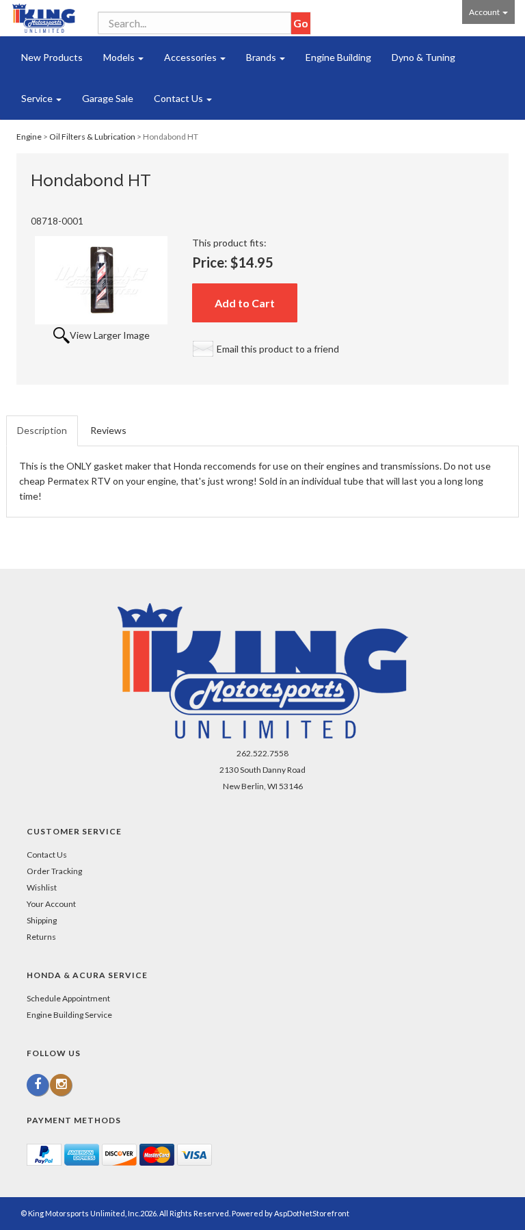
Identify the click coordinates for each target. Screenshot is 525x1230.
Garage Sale (107, 98)
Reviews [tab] (108, 430)
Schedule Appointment (68, 998)
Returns (41, 937)
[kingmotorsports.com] (43, 18)
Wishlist (42, 887)
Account (485, 12)
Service (38, 98)
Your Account (51, 904)
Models (120, 57)
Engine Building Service (69, 1015)
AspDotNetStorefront (311, 1213)
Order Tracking (54, 871)
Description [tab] (42, 430)
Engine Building (338, 57)
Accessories (191, 57)
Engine (29, 136)
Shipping (42, 920)
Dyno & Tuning (423, 57)
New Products (52, 57)
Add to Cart (245, 302)
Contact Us (179, 98)
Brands (262, 57)
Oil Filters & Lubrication (92, 136)
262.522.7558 (262, 753)
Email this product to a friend (278, 349)
